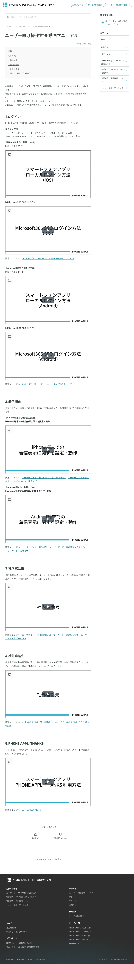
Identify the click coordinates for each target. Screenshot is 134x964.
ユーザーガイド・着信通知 (34, 547)
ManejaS (72, 943)
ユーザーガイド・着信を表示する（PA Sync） (44, 477)
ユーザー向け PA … (24, 26)
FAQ (71, 897)
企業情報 (10, 959)
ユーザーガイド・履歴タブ (24, 481)
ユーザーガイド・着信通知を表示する (67, 547)
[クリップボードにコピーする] (3, 117)
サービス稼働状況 (95, 5)
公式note (10, 928)
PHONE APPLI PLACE (78, 935)
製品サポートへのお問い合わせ (19, 943)
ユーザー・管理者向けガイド (119, 5)
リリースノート (75, 901)
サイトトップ (10, 26)
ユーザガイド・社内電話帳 (34, 634)
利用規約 (20, 959)
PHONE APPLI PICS (77, 940)
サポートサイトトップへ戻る (48, 859)
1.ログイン (12, 56)
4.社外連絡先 (13, 69)
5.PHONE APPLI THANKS (19, 73)
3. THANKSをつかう (31, 809)
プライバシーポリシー (36, 959)
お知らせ (72, 905)
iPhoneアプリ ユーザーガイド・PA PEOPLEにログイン (48, 258)
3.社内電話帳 (13, 64)
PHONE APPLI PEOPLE (79, 928)
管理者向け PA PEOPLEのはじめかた (21, 897)
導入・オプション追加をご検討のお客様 (22, 947)
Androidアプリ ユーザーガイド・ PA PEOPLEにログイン (49, 384)
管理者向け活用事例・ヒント (18, 901)
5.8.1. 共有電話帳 (69, 722)
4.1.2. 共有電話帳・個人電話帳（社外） (40, 722)
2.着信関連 (12, 60)
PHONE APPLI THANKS (79, 932)
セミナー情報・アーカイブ (17, 905)
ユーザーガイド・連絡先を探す (64, 634)
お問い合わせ (77, 5)
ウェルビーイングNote (15, 932)
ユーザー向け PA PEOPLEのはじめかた (22, 893)
